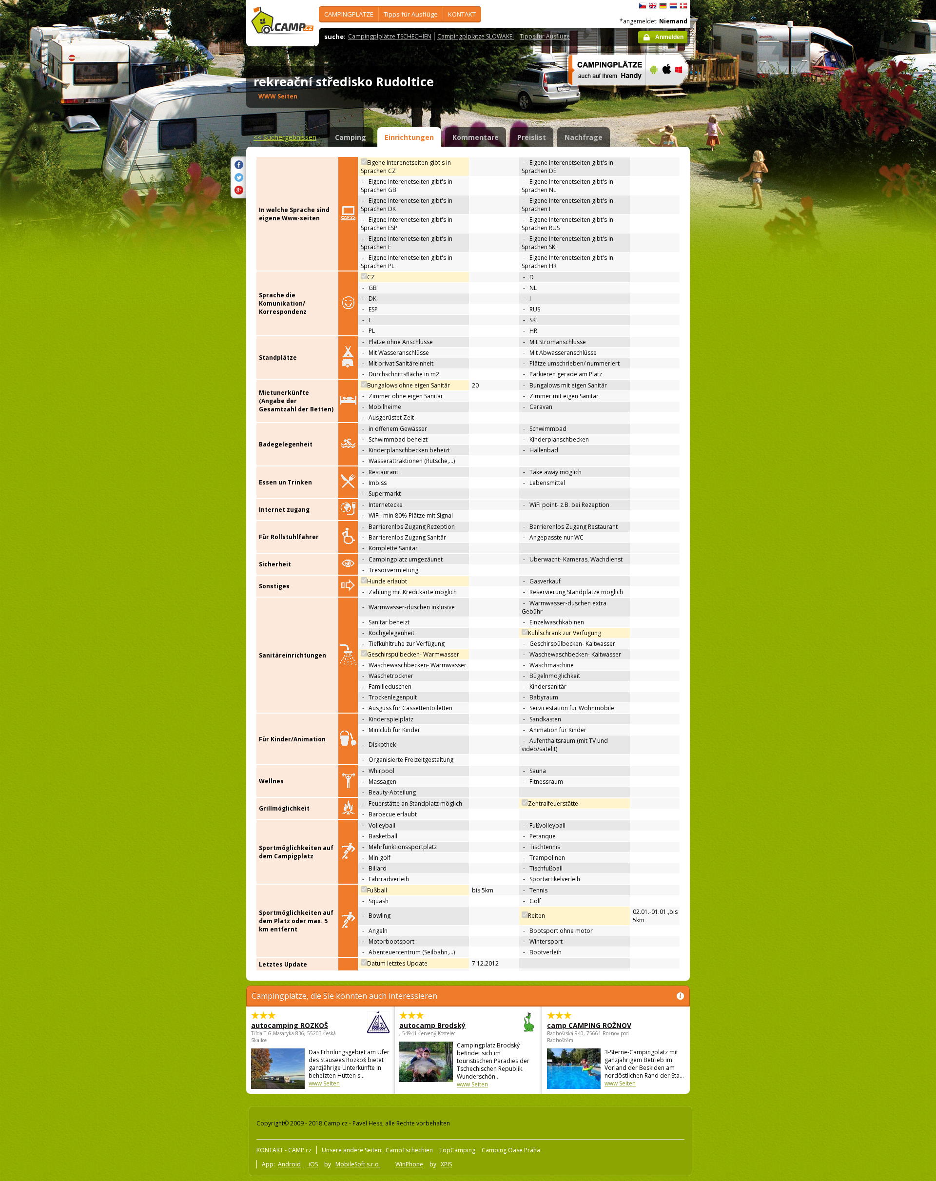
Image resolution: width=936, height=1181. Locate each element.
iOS (312, 1164)
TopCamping (457, 1150)
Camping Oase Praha (511, 1150)
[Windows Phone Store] (685, 91)
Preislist (531, 137)
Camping (350, 137)
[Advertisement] (731, 293)
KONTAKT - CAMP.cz (284, 1150)
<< (285, 137)
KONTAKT (462, 14)
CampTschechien (409, 1150)
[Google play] (652, 91)
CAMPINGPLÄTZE (348, 14)
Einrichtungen (409, 137)
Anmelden (669, 37)
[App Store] (666, 91)
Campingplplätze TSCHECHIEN (389, 36)
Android (289, 1164)
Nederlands (673, 5)
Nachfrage (584, 137)
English (653, 5)
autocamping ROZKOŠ (289, 1025)
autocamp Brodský (432, 1025)
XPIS (446, 1164)
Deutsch (663, 5)
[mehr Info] (602, 91)
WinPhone (409, 1164)
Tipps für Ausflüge (411, 14)
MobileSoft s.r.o (357, 1164)
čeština (642, 5)
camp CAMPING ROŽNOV (589, 1025)
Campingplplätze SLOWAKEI (475, 36)
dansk (683, 5)
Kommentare (475, 137)
